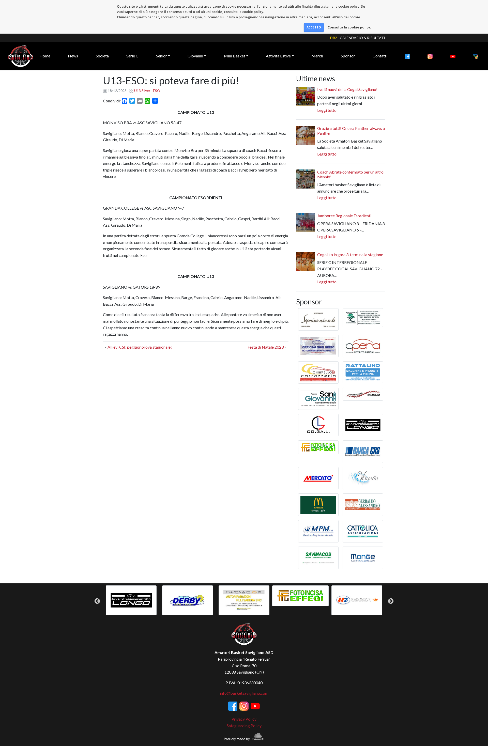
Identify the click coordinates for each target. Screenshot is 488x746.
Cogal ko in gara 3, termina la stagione (350, 254)
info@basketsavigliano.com (244, 693)
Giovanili (195, 55)
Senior (161, 55)
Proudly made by (237, 739)
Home (44, 55)
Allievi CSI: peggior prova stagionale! (140, 347)
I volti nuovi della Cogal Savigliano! (347, 89)
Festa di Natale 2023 (266, 347)
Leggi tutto (327, 110)
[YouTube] (453, 56)
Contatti (380, 55)
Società (102, 55)
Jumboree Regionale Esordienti (344, 215)
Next (391, 601)
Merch (317, 55)
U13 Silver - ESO (147, 90)
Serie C (132, 55)
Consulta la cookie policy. (349, 27)
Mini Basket (234, 55)
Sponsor (348, 55)
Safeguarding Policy (244, 725)
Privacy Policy (244, 719)
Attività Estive (278, 55)
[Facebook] (407, 56)
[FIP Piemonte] (475, 56)
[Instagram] (430, 56)
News (73, 55)
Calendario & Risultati (362, 38)
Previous (97, 601)
